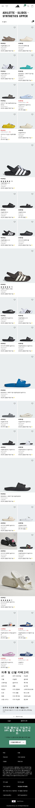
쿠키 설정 (5, 782)
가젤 (2, 679)
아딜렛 (15, 679)
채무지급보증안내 (22, 795)
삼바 (2, 676)
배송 (4, 752)
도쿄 (2, 693)
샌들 (14, 686)
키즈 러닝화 (16, 699)
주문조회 (5, 757)
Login (9, 720)
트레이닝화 (27, 696)
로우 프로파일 (17, 676)
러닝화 (26, 676)
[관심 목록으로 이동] (7, 6)
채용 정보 (20, 761)
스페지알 (4, 682)
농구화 (26, 686)
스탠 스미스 (4, 699)
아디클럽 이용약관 (22, 790)
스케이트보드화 (28, 689)
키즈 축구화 (16, 696)
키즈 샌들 (15, 693)
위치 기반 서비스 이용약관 (10, 790)
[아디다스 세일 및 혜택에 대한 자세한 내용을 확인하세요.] (17, 2)
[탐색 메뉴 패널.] (3, 6)
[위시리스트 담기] (14, 27)
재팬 (2, 696)
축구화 (26, 682)
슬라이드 (15, 682)
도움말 (4, 761)
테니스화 (26, 693)
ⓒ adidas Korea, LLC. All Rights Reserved (17, 805)
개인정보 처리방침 (22, 786)
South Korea (20, 801)
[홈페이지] (17, 7)
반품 (19, 752)
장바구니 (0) (24, 720)
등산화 (26, 699)
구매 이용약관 (21, 757)
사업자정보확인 (7, 795)
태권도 (3, 689)
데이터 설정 (21, 782)
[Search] (28, 6)
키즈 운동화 (16, 689)
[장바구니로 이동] (32, 6)
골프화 (26, 679)
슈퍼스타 (4, 686)
